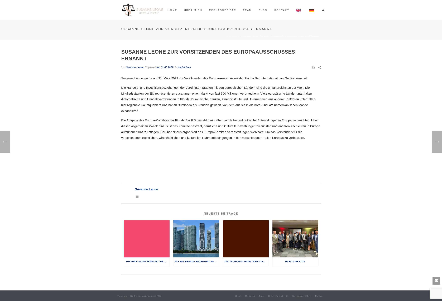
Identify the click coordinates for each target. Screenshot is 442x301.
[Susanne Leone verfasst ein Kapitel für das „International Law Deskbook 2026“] (147, 238)
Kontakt (281, 10)
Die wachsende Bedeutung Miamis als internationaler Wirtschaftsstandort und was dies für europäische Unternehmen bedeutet (197, 261)
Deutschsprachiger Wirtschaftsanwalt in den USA (247, 261)
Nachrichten (184, 67)
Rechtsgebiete (222, 10)
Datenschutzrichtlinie (278, 296)
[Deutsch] (312, 10)
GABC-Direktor (295, 261)
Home (172, 10)
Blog (263, 10)
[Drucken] (313, 67)
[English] (299, 10)
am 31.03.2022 (165, 67)
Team (247, 10)
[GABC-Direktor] (295, 238)
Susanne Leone (134, 67)
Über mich (193, 10)
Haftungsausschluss (301, 296)
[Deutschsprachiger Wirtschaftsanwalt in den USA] (246, 238)
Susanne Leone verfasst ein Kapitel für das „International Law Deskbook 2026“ (148, 261)
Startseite (233, 36)
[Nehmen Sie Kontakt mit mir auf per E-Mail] (137, 197)
